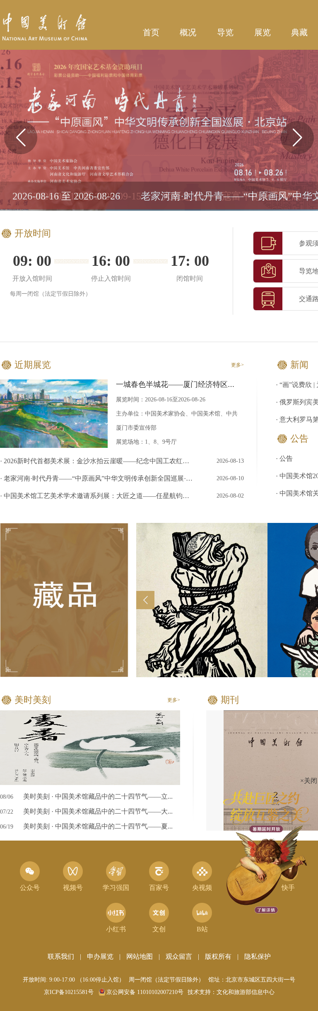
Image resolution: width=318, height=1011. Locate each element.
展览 (262, 32)
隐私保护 (257, 956)
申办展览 (100, 956)
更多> (237, 365)
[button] (297, 137)
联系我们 (61, 956)
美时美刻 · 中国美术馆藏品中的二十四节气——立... (98, 796)
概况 (188, 32)
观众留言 (179, 956)
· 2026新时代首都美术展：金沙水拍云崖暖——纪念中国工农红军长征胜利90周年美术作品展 (97, 460)
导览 (225, 32)
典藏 (299, 32)
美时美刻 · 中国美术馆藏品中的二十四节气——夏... (98, 826)
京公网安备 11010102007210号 (144, 992)
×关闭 (277, 744)
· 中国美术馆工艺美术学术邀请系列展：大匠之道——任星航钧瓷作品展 (97, 495)
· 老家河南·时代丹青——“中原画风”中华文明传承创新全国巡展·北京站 (97, 478)
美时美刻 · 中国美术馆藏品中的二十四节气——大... (98, 811)
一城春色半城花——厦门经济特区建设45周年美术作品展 (209, 384)
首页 (151, 32)
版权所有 (218, 956)
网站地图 (139, 956)
